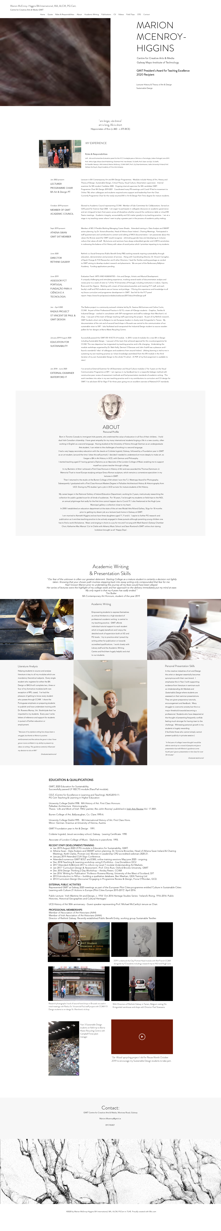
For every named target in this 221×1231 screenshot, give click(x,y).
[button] (169, 954)
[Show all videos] (79, 959)
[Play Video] (78, 943)
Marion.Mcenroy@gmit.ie (110, 1118)
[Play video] (142, 1037)
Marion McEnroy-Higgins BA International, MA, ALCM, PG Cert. (43, 6)
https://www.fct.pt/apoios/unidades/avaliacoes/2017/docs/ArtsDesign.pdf (116, 295)
